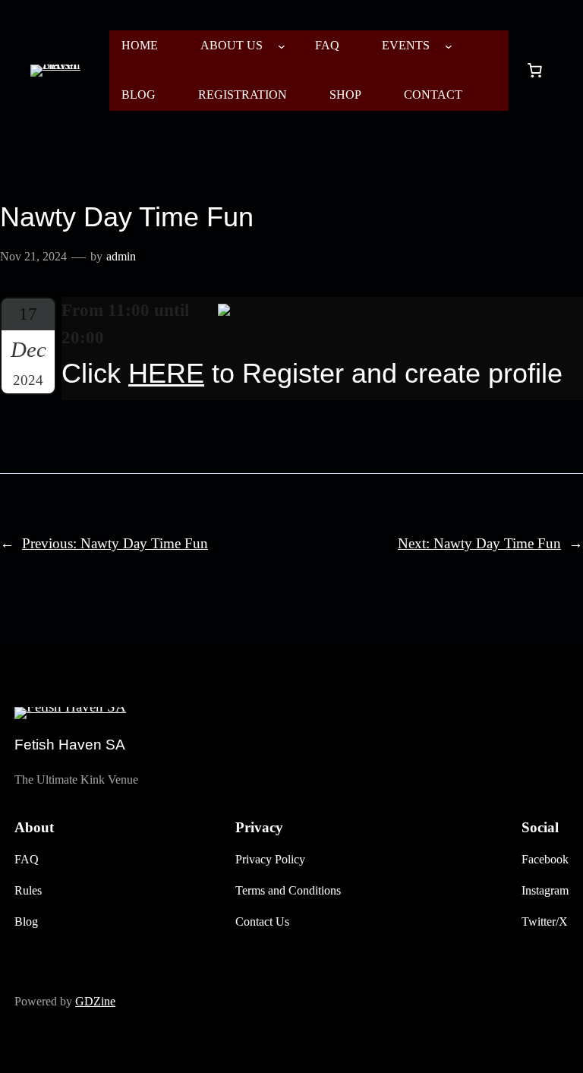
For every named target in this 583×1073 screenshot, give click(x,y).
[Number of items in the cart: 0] (534, 70)
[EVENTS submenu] (448, 46)
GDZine (95, 1001)
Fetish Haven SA (69, 745)
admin (121, 256)
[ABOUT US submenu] (281, 46)
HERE (166, 373)
